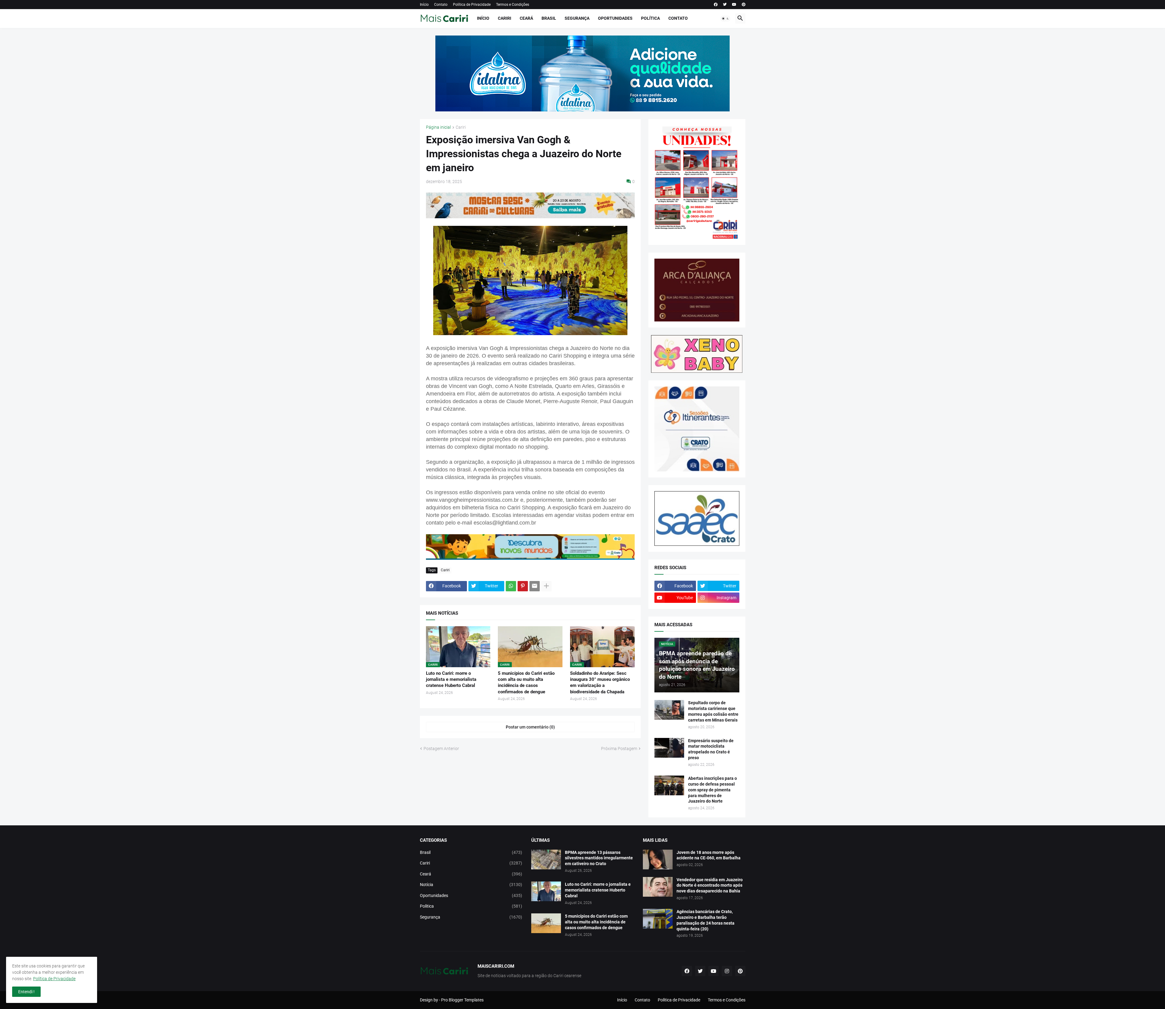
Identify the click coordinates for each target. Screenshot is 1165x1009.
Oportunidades (615, 18)
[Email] (534, 586)
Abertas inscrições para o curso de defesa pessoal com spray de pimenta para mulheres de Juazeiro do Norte (712, 790)
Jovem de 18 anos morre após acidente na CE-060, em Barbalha (709, 855)
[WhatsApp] (511, 586)
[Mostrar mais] (546, 586)
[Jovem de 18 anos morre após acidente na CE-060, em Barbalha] (658, 859)
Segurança (577, 18)
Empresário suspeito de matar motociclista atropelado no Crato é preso (711, 749)
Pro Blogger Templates (462, 999)
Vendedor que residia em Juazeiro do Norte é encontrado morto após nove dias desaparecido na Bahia (710, 885)
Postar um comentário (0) (530, 727)
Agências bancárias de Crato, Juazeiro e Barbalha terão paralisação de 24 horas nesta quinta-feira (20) (705, 920)
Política (650, 18)
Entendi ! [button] (26, 991)
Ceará (526, 18)
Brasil (549, 18)
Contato (440, 4)
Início (424, 4)
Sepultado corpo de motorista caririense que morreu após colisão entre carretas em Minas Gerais (713, 711)
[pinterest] (743, 4)
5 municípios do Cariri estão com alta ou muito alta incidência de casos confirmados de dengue (526, 683)
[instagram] (727, 971)
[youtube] (734, 4)
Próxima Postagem (619, 748)
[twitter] (725, 4)
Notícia (471, 884)
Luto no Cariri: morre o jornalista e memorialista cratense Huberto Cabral (451, 679)
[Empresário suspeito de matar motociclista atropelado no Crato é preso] (669, 748)
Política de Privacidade (472, 4)
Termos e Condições (512, 4)
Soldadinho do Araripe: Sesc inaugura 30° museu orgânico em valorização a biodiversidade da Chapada (600, 683)
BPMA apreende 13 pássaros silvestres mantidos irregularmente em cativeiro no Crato (599, 858)
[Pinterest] (523, 586)
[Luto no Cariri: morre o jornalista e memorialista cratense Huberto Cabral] (546, 891)
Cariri (504, 18)
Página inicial (438, 127)
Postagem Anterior (441, 748)
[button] (725, 18)
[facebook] (716, 4)
